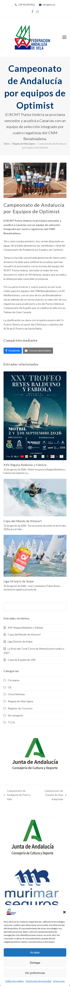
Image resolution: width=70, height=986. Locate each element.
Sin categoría (15, 715)
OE (10, 687)
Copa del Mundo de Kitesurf (23, 521)
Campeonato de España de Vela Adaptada (50, 795)
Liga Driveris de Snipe (19, 581)
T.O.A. (11, 722)
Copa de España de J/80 (21, 659)
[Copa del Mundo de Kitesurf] (35, 497)
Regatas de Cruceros (20, 708)
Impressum (59, 981)
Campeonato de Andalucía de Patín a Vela (17, 795)
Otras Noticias (16, 694)
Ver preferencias (35, 972)
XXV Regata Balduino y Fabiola (25, 464)
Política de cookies (14, 981)
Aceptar (35, 952)
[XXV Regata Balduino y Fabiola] (35, 415)
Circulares (14, 680)
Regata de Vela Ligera (20, 701)
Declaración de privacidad (38, 981)
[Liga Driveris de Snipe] (35, 555)
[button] (64, 912)
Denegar (35, 962)
